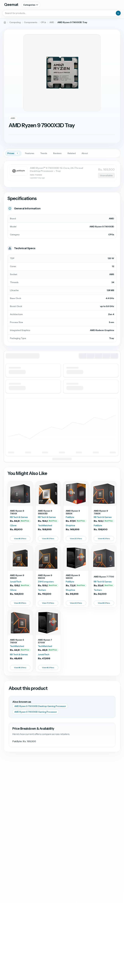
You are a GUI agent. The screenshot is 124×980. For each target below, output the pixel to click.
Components (30, 22)
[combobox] (62, 13)
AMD (51, 22)
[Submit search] (118, 13)
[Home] (5, 22)
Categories (29, 4)
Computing (15, 22)
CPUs (43, 22)
